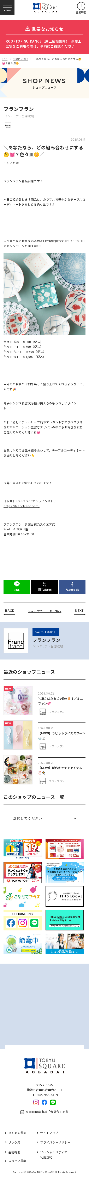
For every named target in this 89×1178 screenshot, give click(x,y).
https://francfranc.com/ (22, 506)
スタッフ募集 (17, 1161)
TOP (4, 59)
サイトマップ (49, 1133)
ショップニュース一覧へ (44, 611)
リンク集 (14, 1142)
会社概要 (14, 1152)
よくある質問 (17, 1133)
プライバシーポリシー (55, 1142)
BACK (9, 611)
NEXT (79, 611)
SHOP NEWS (20, 59)
